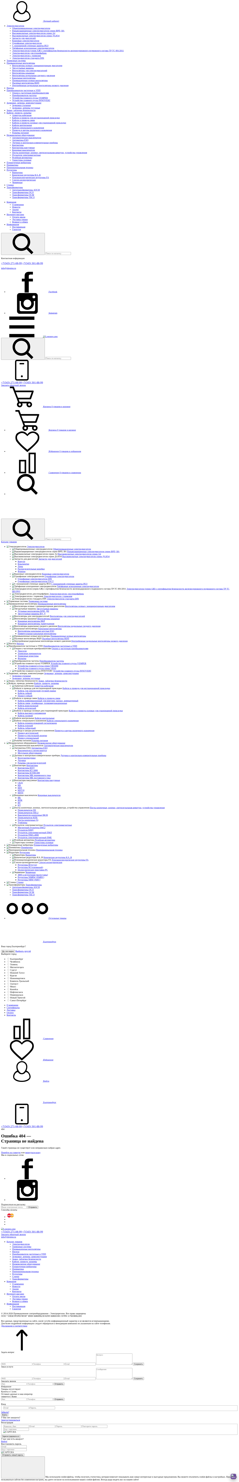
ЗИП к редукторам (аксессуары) (33, 875)
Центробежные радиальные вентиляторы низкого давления (40, 85)
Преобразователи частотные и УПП (24, 90)
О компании (18, 204)
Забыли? (5, 1412)
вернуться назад (32, 1152)
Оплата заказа (18, 217)
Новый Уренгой (17, 997)
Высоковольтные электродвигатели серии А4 (33, 33)
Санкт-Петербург (18, 1000)
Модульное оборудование (30, 753)
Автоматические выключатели (26, 138)
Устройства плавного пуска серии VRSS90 (38, 666)
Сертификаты (13, 1007)
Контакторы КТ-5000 (28, 770)
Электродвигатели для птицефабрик (29, 53)
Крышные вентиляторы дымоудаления (36, 623)
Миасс (13, 986)
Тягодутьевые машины (23, 68)
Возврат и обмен (20, 222)
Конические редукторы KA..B (26, 175)
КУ (19, 805)
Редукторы (12, 170)
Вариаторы (17, 172)
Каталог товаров (9, 542)
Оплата (10, 1012)
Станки (10, 185)
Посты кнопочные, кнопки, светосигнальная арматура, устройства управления (49, 152)
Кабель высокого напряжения (32, 713)
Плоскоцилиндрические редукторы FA (30, 177)
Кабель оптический (27, 708)
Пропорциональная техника (20, 167)
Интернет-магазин (15, 214)
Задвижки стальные (21, 105)
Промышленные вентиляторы (21, 63)
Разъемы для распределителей (32, 763)
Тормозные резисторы (28, 656)
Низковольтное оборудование (21, 135)
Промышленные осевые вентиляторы (30, 80)
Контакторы (18, 145)
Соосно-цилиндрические (24, 180)
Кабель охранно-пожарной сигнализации (37, 723)
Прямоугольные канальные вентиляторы (37, 633)
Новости (16, 207)
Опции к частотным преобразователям (30, 93)
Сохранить (138, 1364)
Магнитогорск (17, 967)
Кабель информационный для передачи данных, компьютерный (48, 701)
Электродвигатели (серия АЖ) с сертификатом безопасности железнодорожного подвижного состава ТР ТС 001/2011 (68, 50)
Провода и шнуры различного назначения (32, 130)
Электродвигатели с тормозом (26, 55)
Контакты (16, 212)
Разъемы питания (20, 133)
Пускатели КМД (25, 830)
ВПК (20, 800)
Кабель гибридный (27, 728)
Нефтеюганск (16, 992)
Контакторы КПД (26, 768)
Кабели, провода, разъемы (19, 113)
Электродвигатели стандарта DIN (28, 58)
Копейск (14, 989)
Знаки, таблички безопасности (21, 110)
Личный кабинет (51, 21)
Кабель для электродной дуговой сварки (37, 691)
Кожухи (21, 561)
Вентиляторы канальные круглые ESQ (36, 631)
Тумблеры (22, 822)
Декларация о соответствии (14, 1326)
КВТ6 (20, 793)
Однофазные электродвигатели (27, 43)
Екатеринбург (49, 942)
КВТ (20, 788)
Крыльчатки (23, 564)
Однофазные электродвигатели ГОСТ (36, 581)
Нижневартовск (17, 978)
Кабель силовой (25, 715)
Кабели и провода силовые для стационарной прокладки (39, 123)
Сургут (13, 970)
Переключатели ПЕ (27, 810)
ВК (19, 798)
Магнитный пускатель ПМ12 (31, 827)
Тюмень (14, 964)
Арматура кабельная (21, 115)
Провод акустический (28, 733)
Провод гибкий (25, 696)
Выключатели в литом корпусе (32, 750)
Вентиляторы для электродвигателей (29, 70)
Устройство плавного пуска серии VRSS (37, 668)
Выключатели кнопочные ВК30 (33, 815)
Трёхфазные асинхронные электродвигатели (33, 48)
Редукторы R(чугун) (27, 865)
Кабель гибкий (25, 693)
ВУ (19, 803)
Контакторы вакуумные (23, 147)
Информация (13, 224)
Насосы (10, 88)
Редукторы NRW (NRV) (29, 880)
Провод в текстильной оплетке (32, 735)
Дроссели (22, 651)
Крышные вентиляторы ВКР (31, 621)
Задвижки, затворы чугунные (26, 108)
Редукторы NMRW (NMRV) (31, 877)
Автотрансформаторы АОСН (26, 190)
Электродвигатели (15, 26)
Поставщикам (18, 227)
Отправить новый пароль (12, 1455)
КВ (19, 785)
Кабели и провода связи (23, 120)
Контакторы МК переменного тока (34, 775)
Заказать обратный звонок (13, 1234)
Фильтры (22, 658)
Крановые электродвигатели (25, 41)
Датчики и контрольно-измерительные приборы (35, 142)
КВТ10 (21, 790)
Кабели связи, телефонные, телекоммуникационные (42, 703)
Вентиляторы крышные (23, 73)
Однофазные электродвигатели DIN (35, 579)
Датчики (22, 760)
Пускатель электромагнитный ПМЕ (35, 837)
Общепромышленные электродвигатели (31, 28)
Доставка (11, 1010)
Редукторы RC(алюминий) (30, 867)
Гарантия (16, 229)
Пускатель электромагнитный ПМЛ (35, 832)
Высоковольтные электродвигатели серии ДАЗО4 (35, 36)
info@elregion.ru (8, 268)
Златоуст (14, 984)
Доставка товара (20, 219)
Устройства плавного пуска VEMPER (30, 98)
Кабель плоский (25, 725)
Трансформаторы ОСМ (23, 195)
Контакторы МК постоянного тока (34, 778)
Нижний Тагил (17, 973)
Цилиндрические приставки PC (33, 870)
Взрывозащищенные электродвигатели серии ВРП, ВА (38, 31)
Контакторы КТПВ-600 (29, 773)
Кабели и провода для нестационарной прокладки (36, 118)
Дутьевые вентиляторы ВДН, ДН (33, 611)
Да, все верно (8, 951)
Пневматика (12, 165)
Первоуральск (16, 995)
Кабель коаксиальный (28, 706)
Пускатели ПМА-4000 (28, 835)
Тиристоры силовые (21, 160)
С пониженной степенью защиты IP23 (30, 45)
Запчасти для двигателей (24, 38)
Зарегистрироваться (10, 1420)
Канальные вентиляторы (24, 78)
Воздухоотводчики (27, 758)
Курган (13, 975)
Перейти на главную (11, 1152)
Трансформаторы (15, 187)
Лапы (20, 566)
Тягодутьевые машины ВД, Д (31, 614)
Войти (46, 1081)
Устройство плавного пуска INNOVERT (31, 100)
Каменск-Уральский (19, 981)
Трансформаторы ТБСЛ (23, 197)
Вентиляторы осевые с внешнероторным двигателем (37, 65)
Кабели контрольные (22, 125)
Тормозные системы (16, 60)
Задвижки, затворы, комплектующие (24, 103)
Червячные (17, 182)
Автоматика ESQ (20, 140)
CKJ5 (20, 783)
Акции (15, 209)
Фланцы (21, 571)
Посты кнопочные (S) (28, 820)
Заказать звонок (13, 385)
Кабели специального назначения (28, 128)
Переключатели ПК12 (28, 812)
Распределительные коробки (31, 569)
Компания (11, 202)
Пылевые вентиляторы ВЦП (25, 83)
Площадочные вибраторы (19, 162)
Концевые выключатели (23, 150)
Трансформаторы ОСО (23, 192)
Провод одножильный (28, 738)
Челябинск (15, 962)
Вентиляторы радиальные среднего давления (33, 75)
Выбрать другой (23, 951)
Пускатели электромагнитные (26, 155)
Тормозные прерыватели (29, 653)
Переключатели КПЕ (28, 817)
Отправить (32, 1207)
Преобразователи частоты (24, 95)
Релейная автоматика (22, 157)
